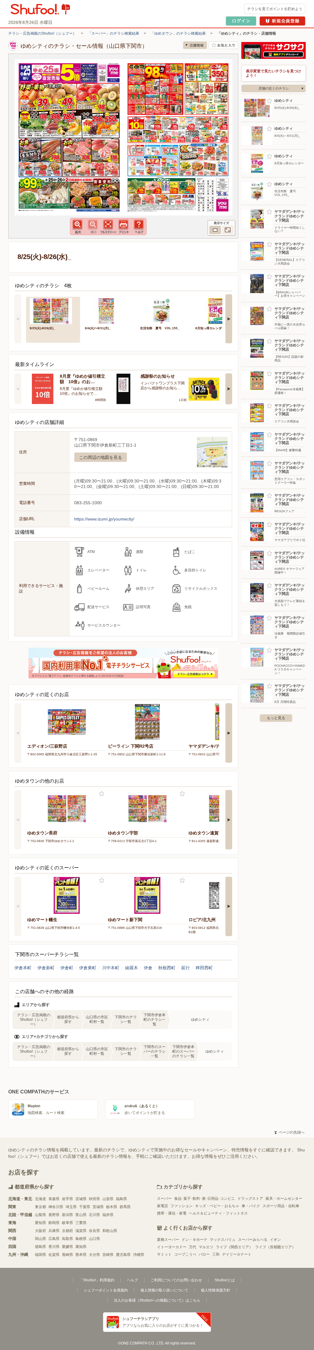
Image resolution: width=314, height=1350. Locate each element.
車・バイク (251, 1206)
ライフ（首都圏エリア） (275, 1247)
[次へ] (228, 318)
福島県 (121, 1199)
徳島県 (40, 1247)
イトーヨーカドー (171, 1247)
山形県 (107, 1199)
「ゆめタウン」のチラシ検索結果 (178, 33)
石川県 (94, 1215)
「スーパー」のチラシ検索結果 (113, 33)
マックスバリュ (223, 1240)
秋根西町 (166, 967)
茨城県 (98, 1207)
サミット (164, 1254)
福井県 (107, 1215)
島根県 (80, 1239)
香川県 (53, 1247)
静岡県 (53, 1223)
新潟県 (67, 1215)
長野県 (53, 1215)
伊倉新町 (46, 967)
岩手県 (67, 1199)
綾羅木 (131, 967)
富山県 (80, 1215)
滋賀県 (80, 1231)
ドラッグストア (250, 1198)
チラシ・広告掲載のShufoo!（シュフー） (42, 33)
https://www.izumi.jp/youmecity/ (104, 519)
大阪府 (40, 1231)
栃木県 (111, 1207)
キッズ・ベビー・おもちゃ (217, 1206)
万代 (192, 1247)
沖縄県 (138, 1255)
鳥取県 (67, 1239)
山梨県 (40, 1215)
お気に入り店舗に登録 (223, 45)
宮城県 (80, 1199)
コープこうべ (185, 1254)
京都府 (67, 1231)
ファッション (181, 1206)
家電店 (162, 1206)
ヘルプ (132, 1280)
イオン (275, 1240)
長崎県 (67, 1255)
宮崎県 (107, 1255)
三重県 (80, 1223)
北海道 (40, 1199)
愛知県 (40, 1223)
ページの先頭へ (289, 1132)
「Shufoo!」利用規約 (96, 1280)
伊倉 (148, 967)
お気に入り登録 (101, 794)
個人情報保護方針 (215, 1290)
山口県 (94, 1239)
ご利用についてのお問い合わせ (176, 1280)
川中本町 (110, 967)
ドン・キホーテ (194, 1240)
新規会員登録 (282, 21)
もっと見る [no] (276, 718)
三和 (216, 1254)
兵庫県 (53, 1231)
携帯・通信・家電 (171, 1213)
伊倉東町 (87, 967)
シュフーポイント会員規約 (106, 1290)
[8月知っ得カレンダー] (218, 310)
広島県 (53, 1239)
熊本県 (80, 1255)
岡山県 (40, 1239)
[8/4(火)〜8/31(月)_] (108, 310)
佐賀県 (53, 1255)
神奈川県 (55, 1207)
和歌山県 (109, 1231)
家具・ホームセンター (284, 1198)
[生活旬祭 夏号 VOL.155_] (163, 310)
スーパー (164, 1198)
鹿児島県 (123, 1255)
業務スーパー (168, 1240)
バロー (204, 1254)
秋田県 (94, 1199)
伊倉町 (66, 967)
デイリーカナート (236, 1254)
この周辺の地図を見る (100, 457)
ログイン (241, 21)
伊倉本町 (23, 967)
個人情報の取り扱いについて (164, 1290)
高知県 (80, 1247)
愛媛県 (67, 1247)
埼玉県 (71, 1207)
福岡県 (40, 1255)
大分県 (94, 1255)
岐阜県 (67, 1223)
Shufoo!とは (225, 1280)
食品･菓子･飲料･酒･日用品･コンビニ (204, 1198)
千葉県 (84, 1207)
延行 (185, 967)
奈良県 (94, 1231)
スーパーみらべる (252, 1240)
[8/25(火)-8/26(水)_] (53, 310)
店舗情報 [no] (195, 45)
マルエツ (206, 1247)
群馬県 (125, 1207)
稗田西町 (204, 967)
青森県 (53, 1199)
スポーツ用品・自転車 (280, 1206)
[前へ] (17, 318)
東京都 (40, 1207)
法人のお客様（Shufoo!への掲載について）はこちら (157, 1300)
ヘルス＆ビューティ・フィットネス (218, 1213)
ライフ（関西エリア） (234, 1247)
